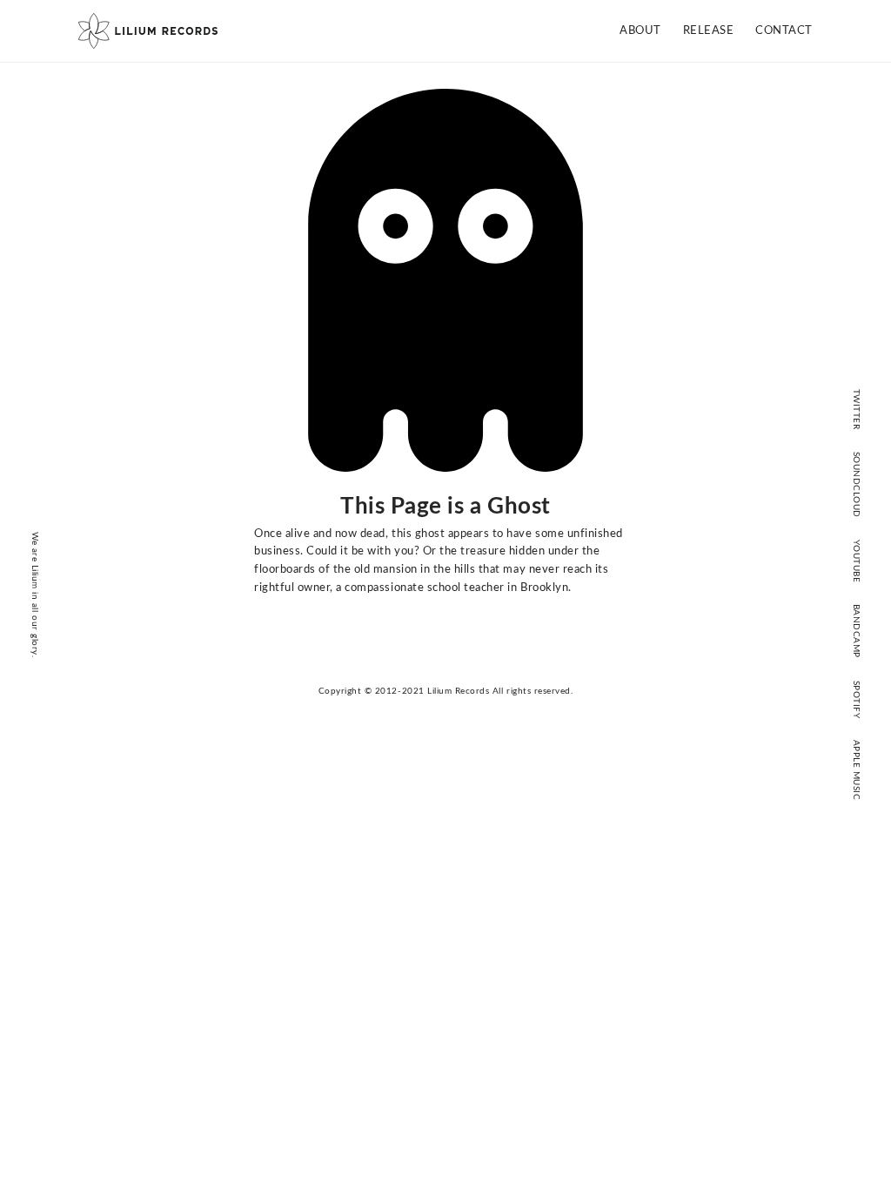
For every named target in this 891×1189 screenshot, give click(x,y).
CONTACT (784, 31)
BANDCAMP (856, 631)
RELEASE (708, 31)
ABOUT (640, 31)
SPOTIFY (856, 699)
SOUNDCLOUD (856, 484)
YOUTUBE (856, 560)
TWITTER (856, 408)
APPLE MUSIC (856, 770)
